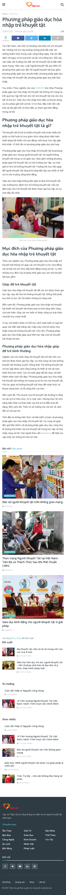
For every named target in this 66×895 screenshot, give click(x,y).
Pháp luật (29, 848)
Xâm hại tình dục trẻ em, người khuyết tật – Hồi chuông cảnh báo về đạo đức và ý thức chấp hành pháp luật (40, 665)
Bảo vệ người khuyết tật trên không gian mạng (32, 502)
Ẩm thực (7, 830)
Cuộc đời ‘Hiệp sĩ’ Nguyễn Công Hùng (24, 690)
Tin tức (49, 839)
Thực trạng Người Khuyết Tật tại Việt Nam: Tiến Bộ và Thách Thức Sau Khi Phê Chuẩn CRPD (30, 562)
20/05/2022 (7, 31)
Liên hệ (42, 882)
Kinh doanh (30, 839)
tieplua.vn (46, 433)
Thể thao (50, 835)
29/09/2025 (8, 630)
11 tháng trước (25, 708)
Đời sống (7, 848)
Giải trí (27, 830)
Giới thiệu (6, 882)
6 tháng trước (24, 656)
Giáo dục (14, 14)
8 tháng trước (24, 756)
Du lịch (6, 844)
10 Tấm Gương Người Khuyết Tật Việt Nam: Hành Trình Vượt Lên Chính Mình (37, 702)
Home (5, 14)
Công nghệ (8, 839)
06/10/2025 (8, 570)
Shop (31, 882)
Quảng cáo (20, 882)
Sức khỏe (50, 830)
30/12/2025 (8, 506)
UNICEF (39, 88)
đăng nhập (16, 638)
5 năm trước (11, 694)
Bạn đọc (6, 835)
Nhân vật (28, 844)
